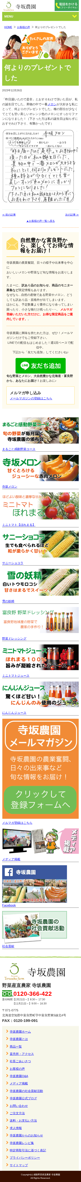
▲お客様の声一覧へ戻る (40, 220)
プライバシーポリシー (25, 1157)
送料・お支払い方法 (23, 1120)
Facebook (9, 905)
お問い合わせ (19, 1106)
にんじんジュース (14, 712)
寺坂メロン (9, 486)
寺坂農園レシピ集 (22, 1143)
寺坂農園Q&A (19, 1076)
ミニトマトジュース (15, 675)
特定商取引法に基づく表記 (28, 1150)
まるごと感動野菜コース (18, 449)
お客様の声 (23, 27)
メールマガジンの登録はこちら (31, 398)
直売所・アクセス (22, 1054)
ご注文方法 (17, 1113)
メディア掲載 (11, 859)
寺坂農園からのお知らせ (26, 1135)
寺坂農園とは (19, 1039)
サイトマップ (19, 1165)
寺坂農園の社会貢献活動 (26, 1091)
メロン (52, 104)
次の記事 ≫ (72, 214)
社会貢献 (8, 946)
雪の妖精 (8, 601)
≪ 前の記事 (9, 214)
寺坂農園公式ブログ (23, 1098)
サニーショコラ (12, 563)
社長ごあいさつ (20, 1061)
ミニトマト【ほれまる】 (18, 524)
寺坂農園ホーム (20, 1031)
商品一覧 (16, 1046)
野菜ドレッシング (14, 638)
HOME (8, 27)
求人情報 (16, 1128)
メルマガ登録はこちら (17, 822)
